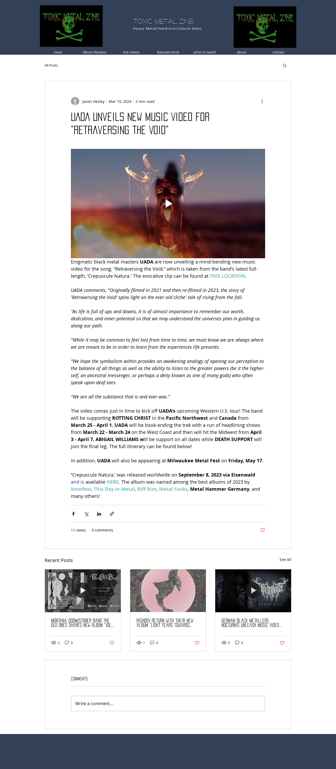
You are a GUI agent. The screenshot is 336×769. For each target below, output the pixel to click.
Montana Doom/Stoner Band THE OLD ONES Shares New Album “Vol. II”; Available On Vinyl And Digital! (81, 623)
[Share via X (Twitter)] (86, 513)
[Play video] (168, 203)
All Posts (51, 65)
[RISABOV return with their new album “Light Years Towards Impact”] (168, 590)
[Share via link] (111, 513)
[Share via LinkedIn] (99, 513)
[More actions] (262, 101)
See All (285, 559)
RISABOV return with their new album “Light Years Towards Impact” (164, 623)
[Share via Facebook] (73, 513)
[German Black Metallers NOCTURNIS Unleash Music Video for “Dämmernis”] (253, 590)
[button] (284, 65)
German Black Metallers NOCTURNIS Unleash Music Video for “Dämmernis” (250, 623)
